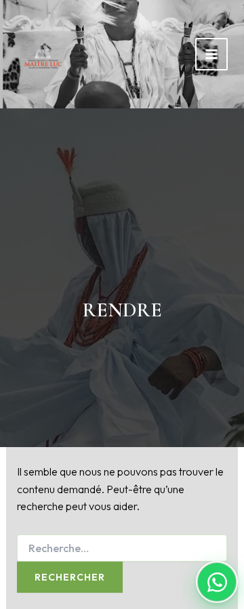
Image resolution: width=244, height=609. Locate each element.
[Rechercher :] (122, 549)
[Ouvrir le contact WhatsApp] (217, 582)
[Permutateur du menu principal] (211, 54)
